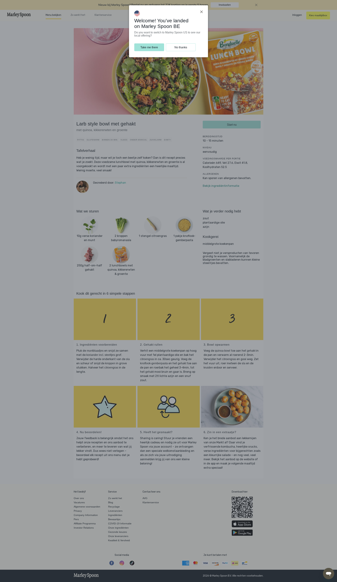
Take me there (149, 47)
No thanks (180, 47)
